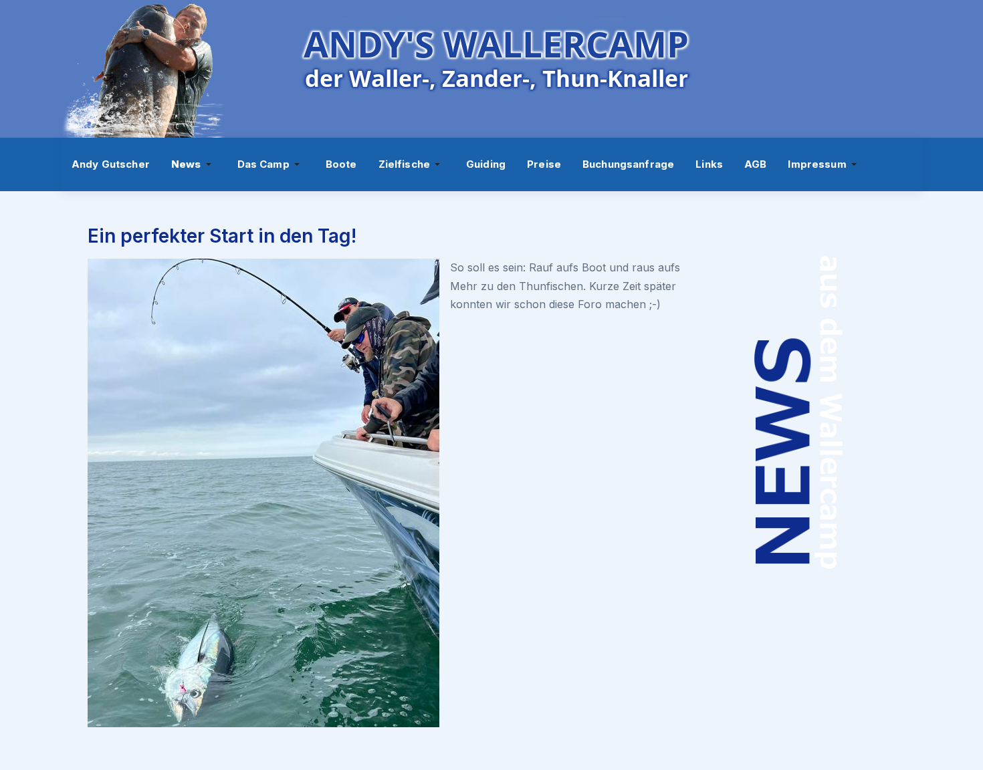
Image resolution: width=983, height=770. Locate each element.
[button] (193, 164)
